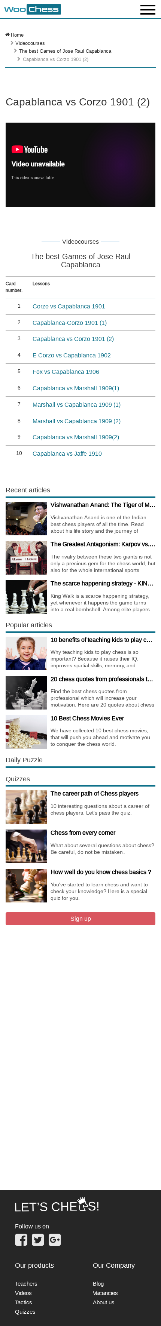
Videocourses (30, 43)
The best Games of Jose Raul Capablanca (65, 51)
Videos (23, 1293)
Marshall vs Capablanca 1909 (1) (77, 404)
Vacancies (105, 1293)
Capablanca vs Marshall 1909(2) (76, 437)
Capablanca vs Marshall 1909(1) (76, 388)
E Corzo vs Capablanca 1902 (72, 355)
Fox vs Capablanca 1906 (66, 371)
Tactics (23, 1302)
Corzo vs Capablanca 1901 (69, 306)
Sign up (80, 918)
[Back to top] (150, 1311)
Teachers (26, 1283)
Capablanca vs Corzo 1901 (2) (73, 338)
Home (17, 35)
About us (104, 1302)
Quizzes (25, 1311)
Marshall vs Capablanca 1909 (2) (77, 421)
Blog (98, 1283)
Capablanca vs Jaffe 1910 (67, 453)
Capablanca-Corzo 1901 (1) (70, 322)
